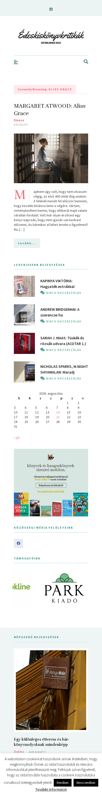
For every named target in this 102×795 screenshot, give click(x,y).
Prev (20, 588)
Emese (19, 120)
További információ (51, 789)
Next (82, 588)
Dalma (19, 751)
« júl (16, 437)
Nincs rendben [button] (85, 783)
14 (58, 412)
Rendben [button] (63, 783)
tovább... (27, 243)
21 (58, 417)
